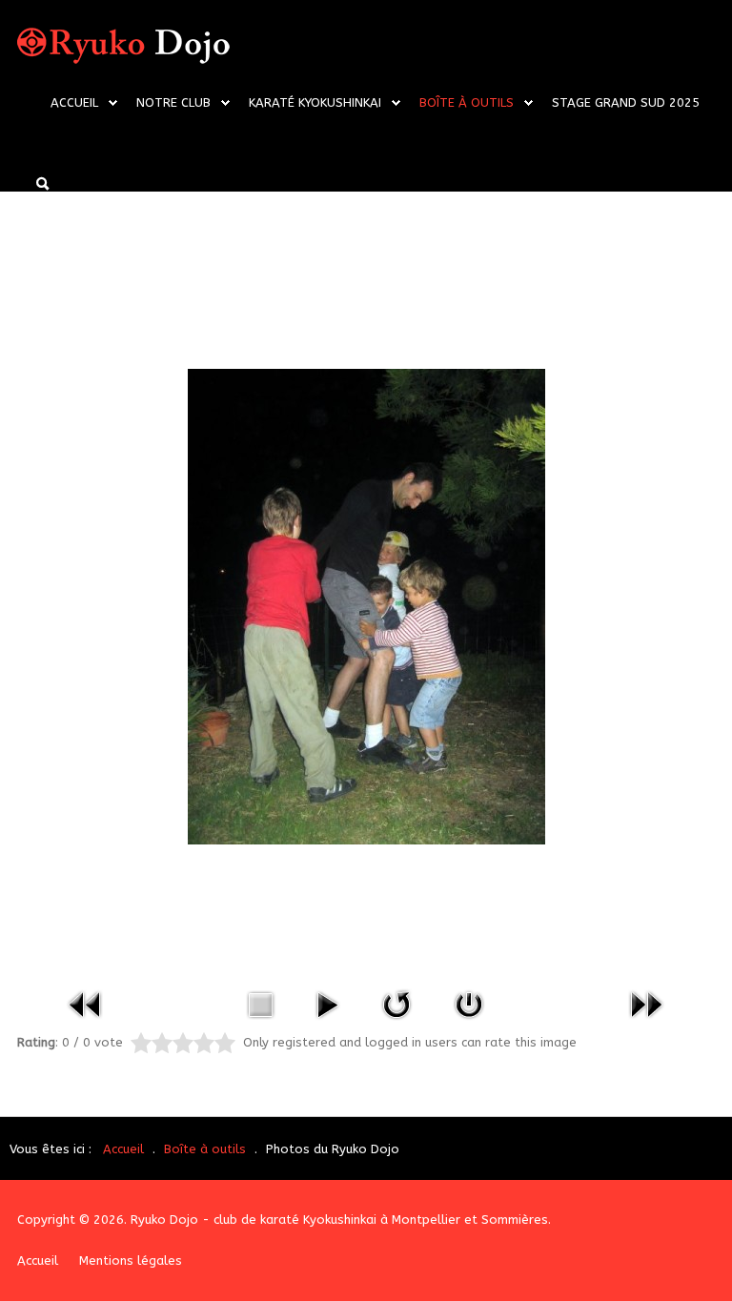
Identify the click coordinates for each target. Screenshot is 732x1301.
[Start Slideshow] (327, 1003)
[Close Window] (469, 1003)
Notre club (173, 102)
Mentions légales (130, 1260)
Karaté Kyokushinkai (315, 102)
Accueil (74, 102)
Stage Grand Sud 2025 (626, 102)
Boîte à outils (466, 102)
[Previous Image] (86, 1003)
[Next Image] (646, 1003)
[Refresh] (396, 1003)
